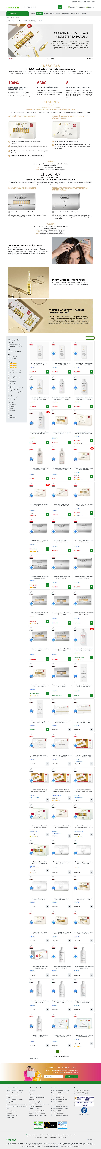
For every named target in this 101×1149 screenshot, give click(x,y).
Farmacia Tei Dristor (58, 1095)
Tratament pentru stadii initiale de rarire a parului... (62, 613)
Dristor (13, 383)
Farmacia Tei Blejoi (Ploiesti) (60, 1115)
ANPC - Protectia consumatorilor (38, 1115)
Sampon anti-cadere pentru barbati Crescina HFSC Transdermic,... (39, 432)
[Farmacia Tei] (12, 7)
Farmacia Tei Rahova (58, 1102)
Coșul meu (81, 7)
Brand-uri (9, 1113)
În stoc (13, 358)
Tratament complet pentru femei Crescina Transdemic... (84, 468)
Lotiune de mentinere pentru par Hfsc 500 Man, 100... (62, 364)
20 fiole (13, 404)
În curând (13, 356)
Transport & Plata (11, 1102)
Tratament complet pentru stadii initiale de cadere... (84, 541)
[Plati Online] (91, 1140)
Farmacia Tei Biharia (58, 1104)
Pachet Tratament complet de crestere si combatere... (40, 967)
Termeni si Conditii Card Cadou (14, 1093)
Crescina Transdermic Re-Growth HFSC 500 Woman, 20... (84, 505)
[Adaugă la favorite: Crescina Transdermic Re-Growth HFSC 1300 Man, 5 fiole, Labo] (75, 700)
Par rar (12, 399)
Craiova (13, 381)
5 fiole (12, 408)
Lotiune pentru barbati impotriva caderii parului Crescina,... (84, 685)
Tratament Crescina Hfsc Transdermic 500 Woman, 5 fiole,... (39, 756)
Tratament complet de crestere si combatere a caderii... (62, 1036)
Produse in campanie (16, 392)
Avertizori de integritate (35, 1102)
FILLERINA (90, 59)
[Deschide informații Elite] (31, 345)
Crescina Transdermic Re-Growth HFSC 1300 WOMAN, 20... (40, 685)
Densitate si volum (16, 346)
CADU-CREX (50, 59)
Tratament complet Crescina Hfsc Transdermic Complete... (40, 826)
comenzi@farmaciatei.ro (82, 1094)
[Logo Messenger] (10, 1140)
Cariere (31, 1093)
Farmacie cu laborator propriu (14, 1099)
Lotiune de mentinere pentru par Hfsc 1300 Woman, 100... (84, 364)
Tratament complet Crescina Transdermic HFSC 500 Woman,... (84, 432)
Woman (13, 417)
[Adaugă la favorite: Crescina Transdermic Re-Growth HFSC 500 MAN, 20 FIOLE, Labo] (75, 911)
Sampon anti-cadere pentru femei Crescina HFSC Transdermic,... (84, 649)
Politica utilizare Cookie (35, 1095)
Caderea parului (15, 344)
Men (12, 415)
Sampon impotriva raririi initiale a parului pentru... (40, 1001)
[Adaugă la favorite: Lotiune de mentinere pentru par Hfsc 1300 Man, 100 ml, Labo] (31, 377)
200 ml (12, 406)
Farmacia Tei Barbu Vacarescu (61, 1090)
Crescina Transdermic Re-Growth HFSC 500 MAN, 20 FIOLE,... (84, 933)
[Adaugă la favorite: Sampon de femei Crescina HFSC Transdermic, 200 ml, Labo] (31, 447)
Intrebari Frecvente (11, 1111)
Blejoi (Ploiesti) (15, 377)
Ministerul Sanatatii (34, 1108)
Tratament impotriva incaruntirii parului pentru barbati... (83, 862)
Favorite (72, 7)
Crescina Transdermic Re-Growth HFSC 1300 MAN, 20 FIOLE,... (62, 933)
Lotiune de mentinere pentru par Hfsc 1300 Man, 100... (40, 398)
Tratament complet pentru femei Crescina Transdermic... (39, 933)
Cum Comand (10, 1097)
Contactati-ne (10, 1117)
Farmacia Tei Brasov (58, 1111)
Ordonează (90, 338)
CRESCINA (11, 59)
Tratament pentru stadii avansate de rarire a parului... (84, 613)
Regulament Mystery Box (13, 1095)
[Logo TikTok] (15, 1140)
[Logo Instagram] (13, 1140)
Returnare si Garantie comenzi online (16, 1104)
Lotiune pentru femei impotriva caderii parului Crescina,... (39, 721)
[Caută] (60, 7)
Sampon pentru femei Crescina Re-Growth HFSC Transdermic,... (61, 398)
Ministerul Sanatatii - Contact (37, 1113)
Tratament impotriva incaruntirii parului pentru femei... (61, 862)
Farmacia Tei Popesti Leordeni (61, 1106)
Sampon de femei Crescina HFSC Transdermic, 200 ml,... (39, 468)
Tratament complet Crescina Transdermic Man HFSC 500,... (62, 505)
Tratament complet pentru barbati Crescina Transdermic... (39, 505)
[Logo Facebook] (7, 1140)
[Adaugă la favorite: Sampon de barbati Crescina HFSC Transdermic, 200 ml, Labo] (53, 447)
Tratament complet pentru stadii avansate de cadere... (39, 541)
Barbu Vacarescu (15, 373)
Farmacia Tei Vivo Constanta (60, 1099)
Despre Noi (32, 1090)
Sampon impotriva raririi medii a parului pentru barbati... (84, 1001)
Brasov (12, 379)
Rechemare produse (11, 1115)
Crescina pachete (15, 351)
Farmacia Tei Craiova (58, 1113)
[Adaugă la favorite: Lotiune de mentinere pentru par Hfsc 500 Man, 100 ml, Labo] (53, 342)
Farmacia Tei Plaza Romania (60, 1093)
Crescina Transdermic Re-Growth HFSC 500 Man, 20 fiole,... (62, 432)
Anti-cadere (14, 397)
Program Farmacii (76, 1)
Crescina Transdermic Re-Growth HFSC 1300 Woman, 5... (62, 721)
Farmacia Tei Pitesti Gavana (60, 1108)
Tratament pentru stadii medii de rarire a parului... (40, 613)
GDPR (92, 1)
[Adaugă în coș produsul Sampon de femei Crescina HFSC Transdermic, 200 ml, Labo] (47, 478)
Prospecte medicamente (35, 1106)
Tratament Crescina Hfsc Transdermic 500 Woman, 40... (39, 862)
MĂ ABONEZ (71, 1077)
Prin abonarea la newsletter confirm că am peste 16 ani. (63, 1070)
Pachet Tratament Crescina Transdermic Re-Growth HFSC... (83, 756)
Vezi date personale (65, 1072)
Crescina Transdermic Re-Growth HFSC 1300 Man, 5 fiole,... (84, 721)
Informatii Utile (85, 1)
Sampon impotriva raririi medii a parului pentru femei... (62, 967)
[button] (91, 657)
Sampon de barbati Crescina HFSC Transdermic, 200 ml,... (62, 468)
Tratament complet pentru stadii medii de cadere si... (61, 541)
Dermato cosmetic (16, 387)
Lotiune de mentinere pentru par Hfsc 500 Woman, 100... (40, 364)
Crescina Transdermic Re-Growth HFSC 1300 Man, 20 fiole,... (84, 898)
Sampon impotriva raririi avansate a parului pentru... (84, 967)
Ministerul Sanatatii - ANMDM (37, 1111)
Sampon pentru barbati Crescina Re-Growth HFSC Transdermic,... (84, 398)
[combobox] (40, 7)
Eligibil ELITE (14, 390)
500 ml (12, 410)
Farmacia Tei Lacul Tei (59, 1097)
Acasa (7, 17)
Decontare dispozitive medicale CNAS (39, 1104)
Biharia (12, 375)
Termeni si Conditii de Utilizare (14, 1090)
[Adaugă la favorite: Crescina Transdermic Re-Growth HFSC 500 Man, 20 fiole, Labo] (53, 411)
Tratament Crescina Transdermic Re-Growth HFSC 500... (61, 756)
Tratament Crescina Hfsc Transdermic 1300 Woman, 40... (84, 826)
